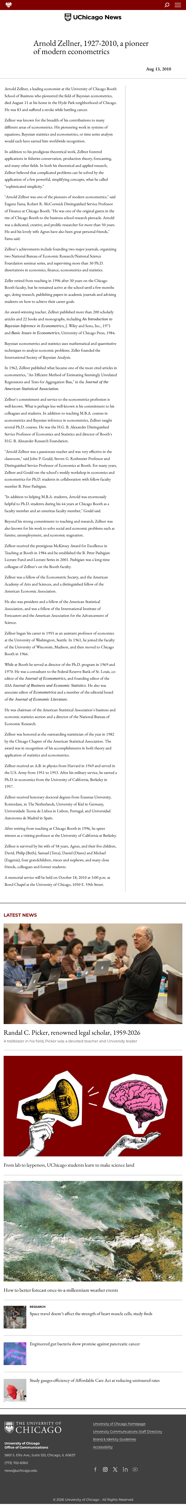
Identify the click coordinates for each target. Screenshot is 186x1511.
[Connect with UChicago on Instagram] (105, 1470)
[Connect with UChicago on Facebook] (96, 1470)
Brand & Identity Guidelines (114, 1439)
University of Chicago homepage (119, 1424)
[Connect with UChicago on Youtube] (135, 1470)
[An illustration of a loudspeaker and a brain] (93, 1106)
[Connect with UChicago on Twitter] (115, 1470)
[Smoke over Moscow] (93, 1231)
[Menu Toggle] (178, 6)
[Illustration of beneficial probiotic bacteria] (15, 1353)
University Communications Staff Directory (127, 1432)
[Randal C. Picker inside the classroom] (93, 973)
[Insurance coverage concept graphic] (15, 1390)
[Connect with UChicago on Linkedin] (125, 1470)
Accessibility (103, 1447)
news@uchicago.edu (21, 1471)
